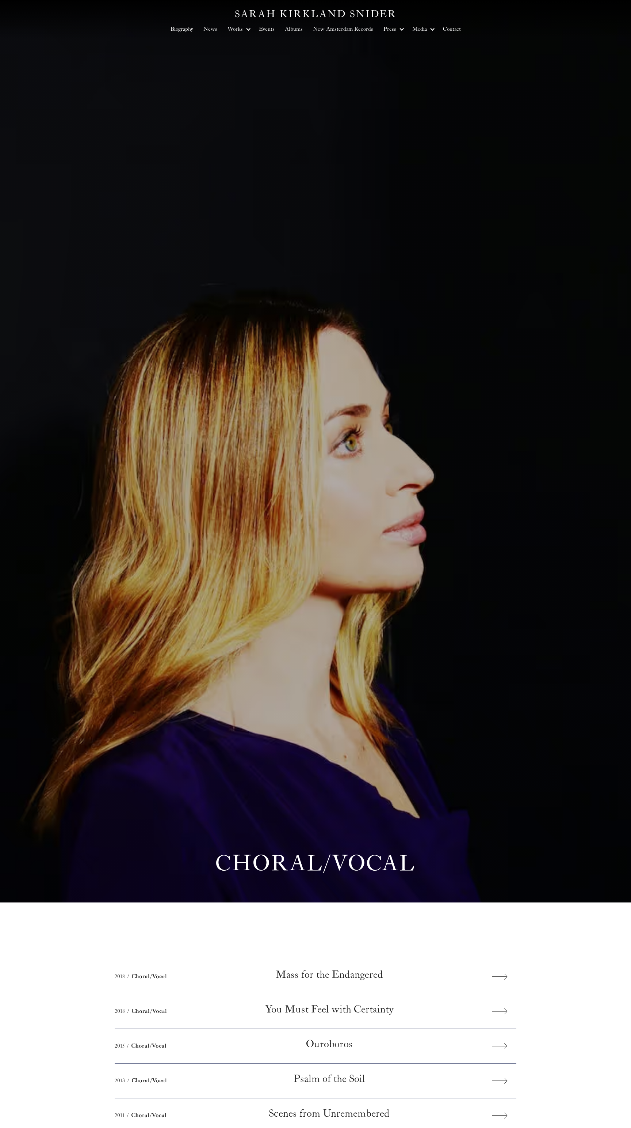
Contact (452, 29)
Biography (182, 29)
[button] (238, 29)
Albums (294, 29)
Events (267, 29)
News (210, 29)
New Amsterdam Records (343, 29)
